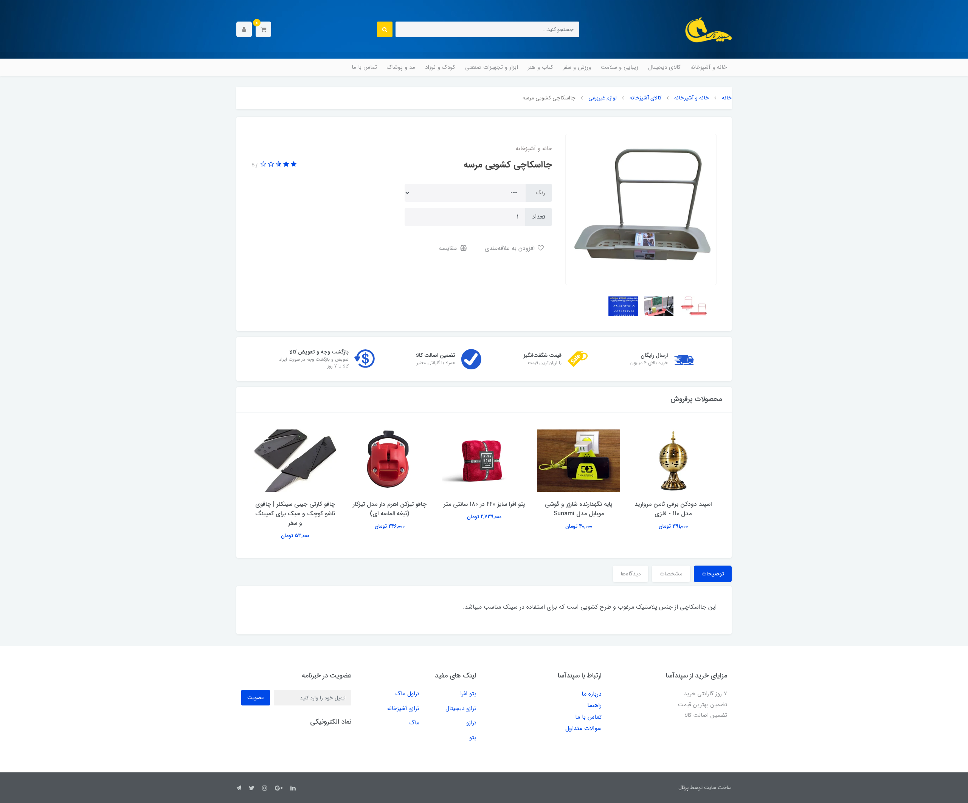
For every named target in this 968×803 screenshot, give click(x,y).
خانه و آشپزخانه (708, 67)
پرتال (683, 787)
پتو (472, 737)
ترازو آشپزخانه (403, 708)
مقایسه (449, 248)
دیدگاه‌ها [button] (631, 573)
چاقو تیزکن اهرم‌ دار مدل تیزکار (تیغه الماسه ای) (484, 508)
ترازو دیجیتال (460, 708)
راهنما (594, 705)
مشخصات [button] (671, 573)
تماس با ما (364, 67)
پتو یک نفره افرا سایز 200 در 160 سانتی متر (295, 508)
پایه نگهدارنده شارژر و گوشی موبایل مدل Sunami (673, 508)
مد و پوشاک (401, 67)
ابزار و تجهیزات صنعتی (491, 67)
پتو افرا (468, 693)
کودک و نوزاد (440, 67)
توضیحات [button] (712, 573)
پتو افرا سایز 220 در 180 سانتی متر (578, 504)
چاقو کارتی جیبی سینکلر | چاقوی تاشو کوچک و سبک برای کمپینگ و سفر (390, 513)
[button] (263, 29)
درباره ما (592, 694)
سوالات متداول (583, 728)
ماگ (414, 722)
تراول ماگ (407, 693)
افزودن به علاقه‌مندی (511, 248)
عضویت (255, 697)
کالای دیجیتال (664, 67)
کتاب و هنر (540, 67)
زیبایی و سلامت (619, 67)
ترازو (471, 722)
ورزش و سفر (577, 67)
